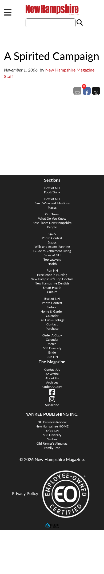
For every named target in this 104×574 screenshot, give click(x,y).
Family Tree (52, 447)
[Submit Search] (79, 23)
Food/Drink (52, 192)
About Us (52, 378)
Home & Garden (52, 311)
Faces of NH (52, 255)
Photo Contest (52, 238)
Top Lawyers (52, 259)
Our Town (52, 214)
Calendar (52, 315)
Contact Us (52, 369)
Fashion (52, 307)
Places (52, 207)
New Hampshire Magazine (52, 9)
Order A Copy (52, 335)
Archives (52, 382)
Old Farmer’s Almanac (52, 443)
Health (52, 263)
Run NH (52, 270)
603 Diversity (52, 348)
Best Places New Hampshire (52, 222)
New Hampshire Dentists (52, 283)
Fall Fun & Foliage (52, 320)
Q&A (52, 233)
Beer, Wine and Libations (52, 203)
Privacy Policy (25, 494)
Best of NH (52, 188)
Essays (52, 242)
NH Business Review (52, 422)
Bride (52, 352)
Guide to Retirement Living (52, 251)
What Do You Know (52, 218)
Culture (52, 292)
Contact (52, 324)
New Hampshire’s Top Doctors (52, 279)
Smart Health (52, 287)
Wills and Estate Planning (52, 246)
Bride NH (52, 430)
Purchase (52, 328)
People (52, 227)
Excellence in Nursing (52, 274)
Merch (52, 344)
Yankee (52, 439)
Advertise (52, 374)
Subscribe (14, 561)
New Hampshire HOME (52, 426)
